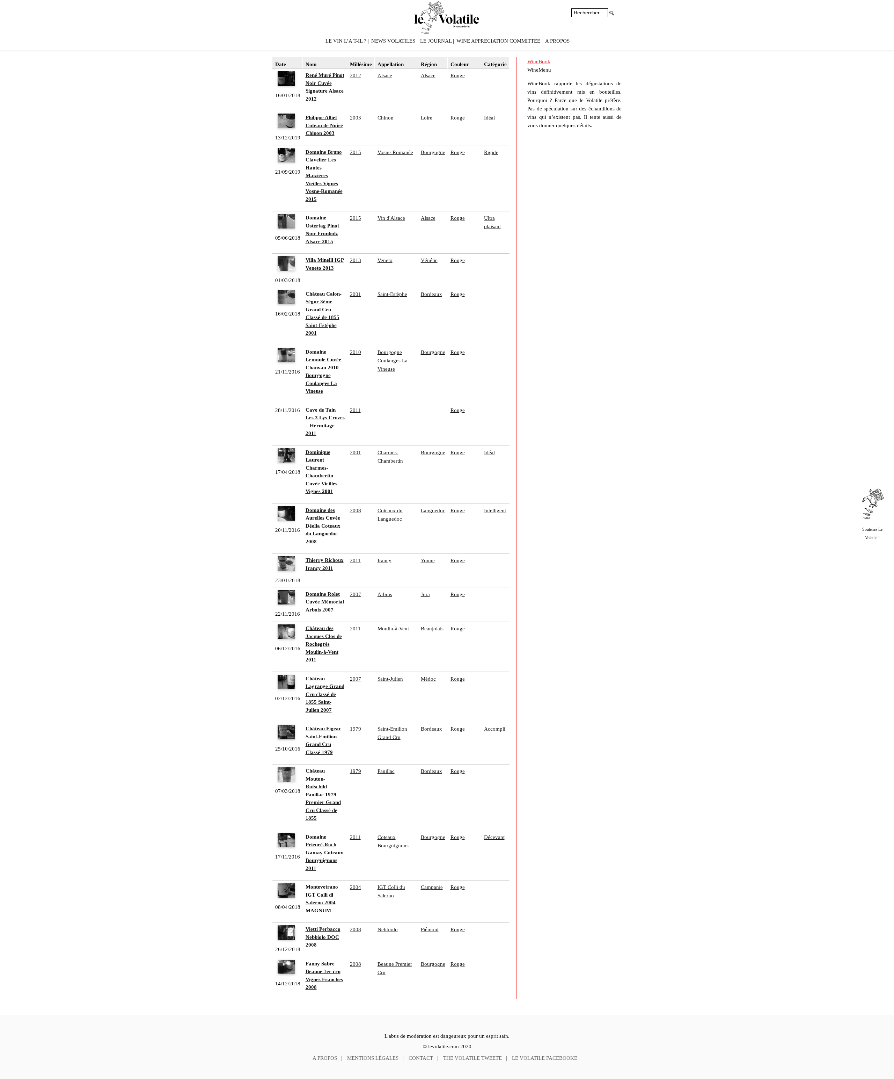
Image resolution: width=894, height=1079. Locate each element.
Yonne (428, 560)
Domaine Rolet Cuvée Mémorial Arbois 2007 (325, 602)
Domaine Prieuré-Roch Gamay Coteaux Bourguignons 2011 (324, 852)
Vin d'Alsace (391, 218)
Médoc (428, 679)
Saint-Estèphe (392, 294)
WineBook (538, 61)
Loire (426, 118)
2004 (355, 887)
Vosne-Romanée (395, 152)
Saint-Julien (390, 679)
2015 (355, 152)
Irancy (384, 560)
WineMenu (539, 70)
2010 (355, 352)
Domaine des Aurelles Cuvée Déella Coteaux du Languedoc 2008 (323, 525)
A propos (557, 41)
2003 (355, 118)
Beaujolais (432, 628)
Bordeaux (431, 294)
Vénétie (429, 260)
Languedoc (433, 510)
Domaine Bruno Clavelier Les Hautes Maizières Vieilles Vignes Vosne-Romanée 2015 (324, 175)
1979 (355, 729)
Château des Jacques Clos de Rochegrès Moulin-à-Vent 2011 (324, 643)
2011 (355, 410)
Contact (421, 1058)
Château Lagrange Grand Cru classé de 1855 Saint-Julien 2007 (325, 694)
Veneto (385, 260)
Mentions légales (372, 1058)
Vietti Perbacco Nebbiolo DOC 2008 (323, 937)
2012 (355, 75)
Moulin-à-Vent (393, 628)
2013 (355, 260)
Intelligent (495, 510)
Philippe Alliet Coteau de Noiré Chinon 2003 (324, 125)
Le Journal (436, 41)
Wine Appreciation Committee (498, 41)
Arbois (385, 594)
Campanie (432, 887)
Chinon (386, 118)
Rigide (491, 152)
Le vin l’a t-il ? (345, 41)
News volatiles (393, 41)
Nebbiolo (388, 929)
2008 (355, 510)
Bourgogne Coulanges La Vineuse (393, 360)
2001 (355, 294)
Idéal (489, 118)
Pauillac (386, 771)
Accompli (494, 729)
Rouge (457, 75)
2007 (355, 594)
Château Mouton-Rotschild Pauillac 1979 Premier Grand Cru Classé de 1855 (323, 794)
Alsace (385, 75)
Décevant (494, 837)
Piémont (430, 929)
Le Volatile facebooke (544, 1058)
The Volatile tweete (472, 1058)
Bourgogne (433, 152)
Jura (425, 594)
